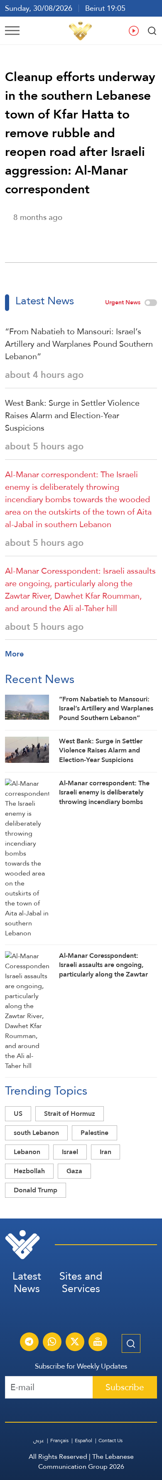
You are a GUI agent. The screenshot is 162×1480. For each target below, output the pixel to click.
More (14, 654)
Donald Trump (35, 1190)
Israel (70, 1152)
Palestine (94, 1133)
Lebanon (27, 1152)
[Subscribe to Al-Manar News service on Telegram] (29, 1343)
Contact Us (110, 1440)
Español (83, 1440)
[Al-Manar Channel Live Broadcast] (97, 1343)
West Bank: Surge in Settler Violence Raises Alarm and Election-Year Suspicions (72, 415)
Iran (105, 1152)
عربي (38, 1440)
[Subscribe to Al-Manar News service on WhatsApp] (52, 1343)
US (18, 1114)
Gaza (74, 1171)
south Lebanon (36, 1133)
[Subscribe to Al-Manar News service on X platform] (75, 1343)
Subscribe (125, 1387)
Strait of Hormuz (69, 1114)
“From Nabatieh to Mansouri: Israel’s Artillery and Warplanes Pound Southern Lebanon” (79, 343)
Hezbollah (29, 1171)
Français (59, 1440)
